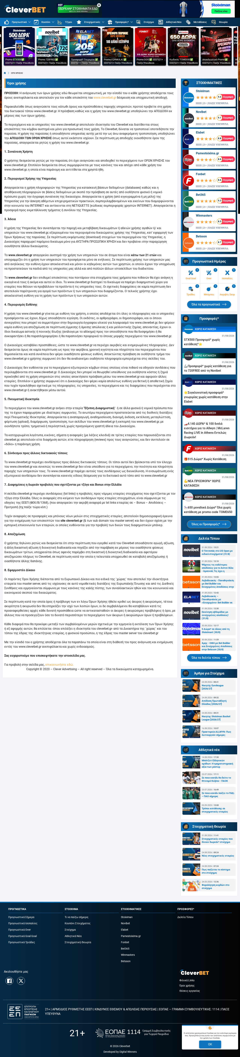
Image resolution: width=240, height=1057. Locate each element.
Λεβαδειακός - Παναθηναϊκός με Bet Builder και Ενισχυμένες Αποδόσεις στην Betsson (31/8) (218, 583)
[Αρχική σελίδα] (5, 73)
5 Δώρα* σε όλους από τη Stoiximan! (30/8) (216, 631)
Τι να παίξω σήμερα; (76, 917)
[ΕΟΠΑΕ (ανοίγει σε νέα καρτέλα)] (132, 1033)
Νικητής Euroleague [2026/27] (213, 687)
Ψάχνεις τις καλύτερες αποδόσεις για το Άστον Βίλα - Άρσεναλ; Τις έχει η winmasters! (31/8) (217, 568)
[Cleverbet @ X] (21, 981)
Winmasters (204, 215)
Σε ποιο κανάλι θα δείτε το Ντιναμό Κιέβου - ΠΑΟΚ (216, 779)
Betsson (201, 236)
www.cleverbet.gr (105, 97)
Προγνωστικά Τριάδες (21, 942)
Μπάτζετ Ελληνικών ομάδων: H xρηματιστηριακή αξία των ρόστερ (217, 763)
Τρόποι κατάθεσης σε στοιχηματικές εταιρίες (215, 810)
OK (210, 1044)
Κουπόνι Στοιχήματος (78, 923)
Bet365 (201, 195)
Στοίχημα (70, 929)
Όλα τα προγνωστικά (206, 304)
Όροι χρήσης (187, 985)
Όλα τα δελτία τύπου (206, 657)
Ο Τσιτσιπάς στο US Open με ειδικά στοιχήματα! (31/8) (217, 552)
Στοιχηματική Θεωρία (78, 942)
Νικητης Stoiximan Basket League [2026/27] (216, 718)
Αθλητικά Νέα (73, 936)
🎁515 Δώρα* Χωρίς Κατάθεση (205, 459)
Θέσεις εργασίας (189, 990)
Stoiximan (202, 91)
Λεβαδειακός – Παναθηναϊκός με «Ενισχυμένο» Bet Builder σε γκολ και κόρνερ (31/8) (217, 599)
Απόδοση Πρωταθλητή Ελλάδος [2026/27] (214, 702)
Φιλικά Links (186, 980)
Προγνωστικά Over (19, 929)
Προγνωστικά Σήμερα (21, 917)
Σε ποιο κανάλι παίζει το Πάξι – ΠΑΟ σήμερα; (218, 795)
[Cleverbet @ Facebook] (9, 981)
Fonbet (200, 174)
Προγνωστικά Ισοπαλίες (23, 923)
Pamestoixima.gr (207, 153)
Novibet (201, 112)
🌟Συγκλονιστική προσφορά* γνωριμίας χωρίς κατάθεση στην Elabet (206, 397)
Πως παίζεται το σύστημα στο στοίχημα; (216, 871)
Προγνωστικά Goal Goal (22, 936)
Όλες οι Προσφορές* (206, 524)
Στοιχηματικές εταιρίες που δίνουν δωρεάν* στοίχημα (217, 840)
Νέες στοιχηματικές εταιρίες (218, 855)
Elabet (200, 132)
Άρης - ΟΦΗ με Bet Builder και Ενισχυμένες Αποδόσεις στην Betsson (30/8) (217, 646)
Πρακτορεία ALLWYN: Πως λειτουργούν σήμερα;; (216, 733)
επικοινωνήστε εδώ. (59, 664)
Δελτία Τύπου (185, 917)
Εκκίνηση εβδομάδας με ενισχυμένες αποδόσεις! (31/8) (215, 615)
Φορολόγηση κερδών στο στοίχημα (215, 887)
